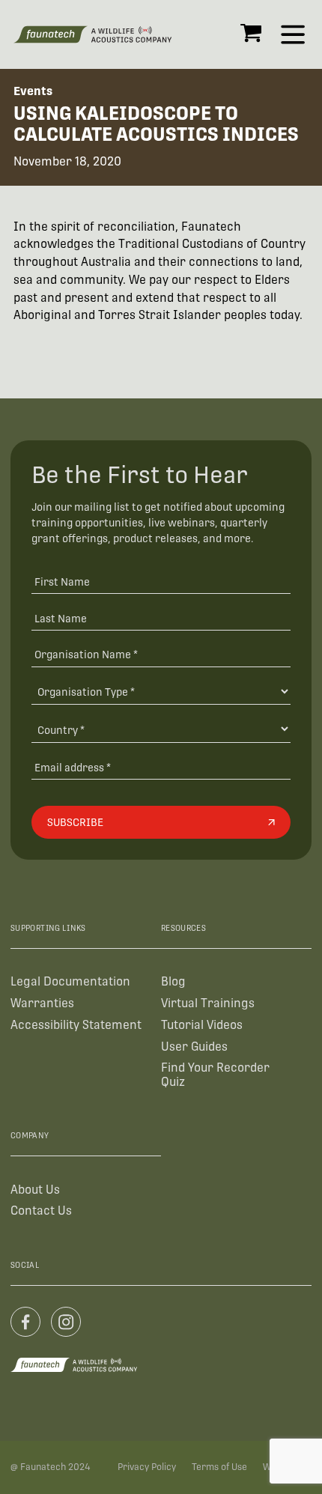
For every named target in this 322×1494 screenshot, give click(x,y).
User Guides (194, 1046)
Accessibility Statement (76, 1025)
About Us (35, 1189)
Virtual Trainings (208, 1003)
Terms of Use (219, 1467)
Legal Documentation (70, 981)
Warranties (42, 1003)
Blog (173, 981)
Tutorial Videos (202, 1025)
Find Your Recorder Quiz (215, 1074)
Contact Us (41, 1210)
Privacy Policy (147, 1467)
